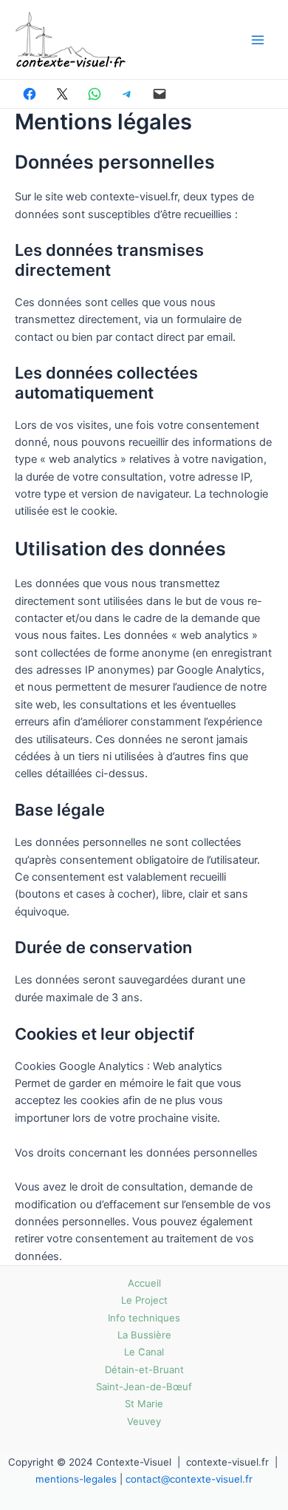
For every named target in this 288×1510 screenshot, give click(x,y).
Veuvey (144, 1421)
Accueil (144, 1283)
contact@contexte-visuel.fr (189, 1479)
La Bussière (144, 1335)
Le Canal (144, 1352)
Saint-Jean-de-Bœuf (144, 1386)
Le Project (144, 1300)
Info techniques (144, 1318)
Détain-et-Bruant (144, 1369)
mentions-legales (76, 1479)
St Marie (144, 1403)
